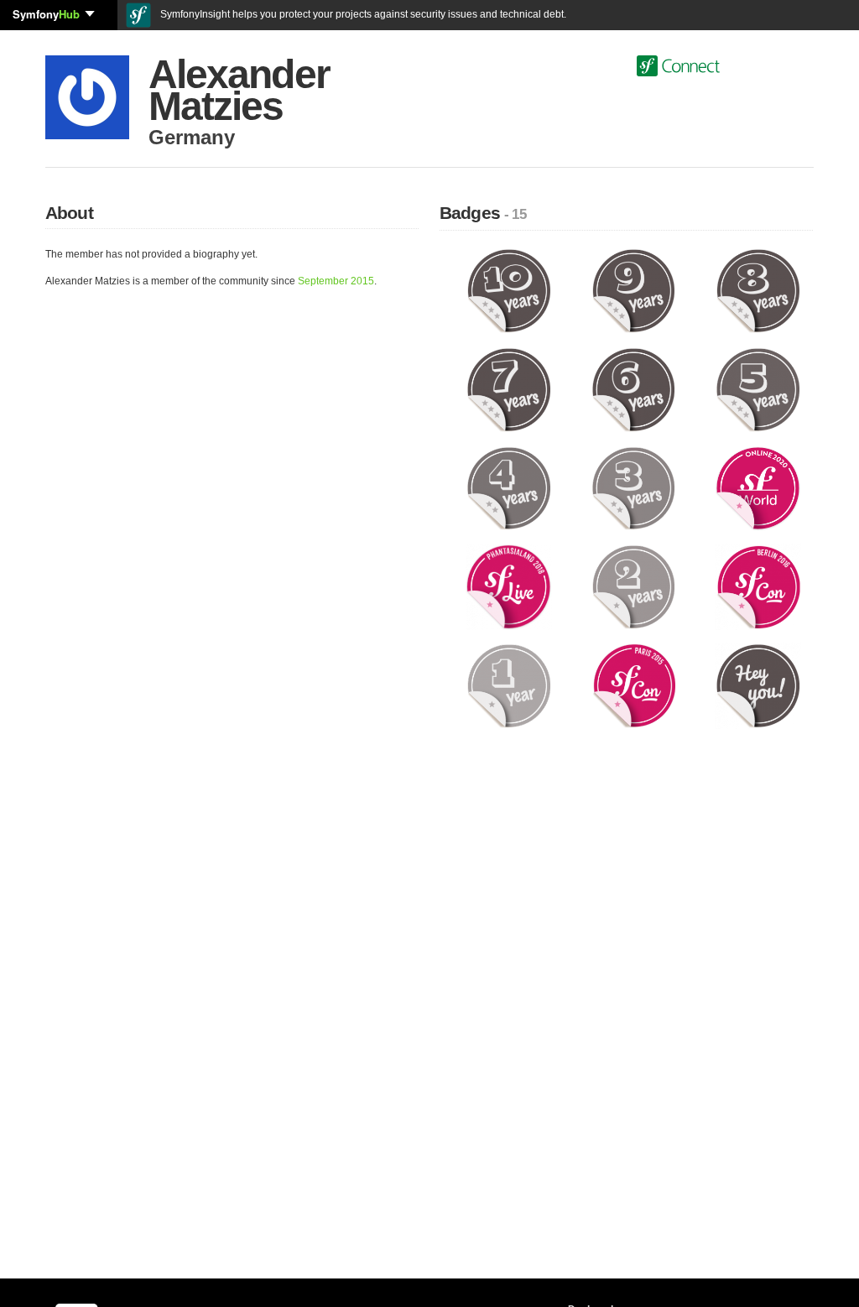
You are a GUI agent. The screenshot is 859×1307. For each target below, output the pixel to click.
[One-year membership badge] (509, 685)
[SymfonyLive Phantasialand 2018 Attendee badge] (509, 586)
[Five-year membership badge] (758, 389)
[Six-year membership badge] (634, 389)
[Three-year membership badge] (634, 487)
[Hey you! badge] (758, 685)
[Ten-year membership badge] (509, 290)
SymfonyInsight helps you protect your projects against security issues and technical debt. (362, 14)
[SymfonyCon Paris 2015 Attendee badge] (634, 685)
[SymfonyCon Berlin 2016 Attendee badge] (758, 586)
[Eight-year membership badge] (758, 290)
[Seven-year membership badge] (509, 389)
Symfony (46, 14)
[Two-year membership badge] (634, 586)
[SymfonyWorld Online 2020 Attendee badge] (758, 487)
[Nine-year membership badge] (634, 290)
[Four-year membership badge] (509, 487)
